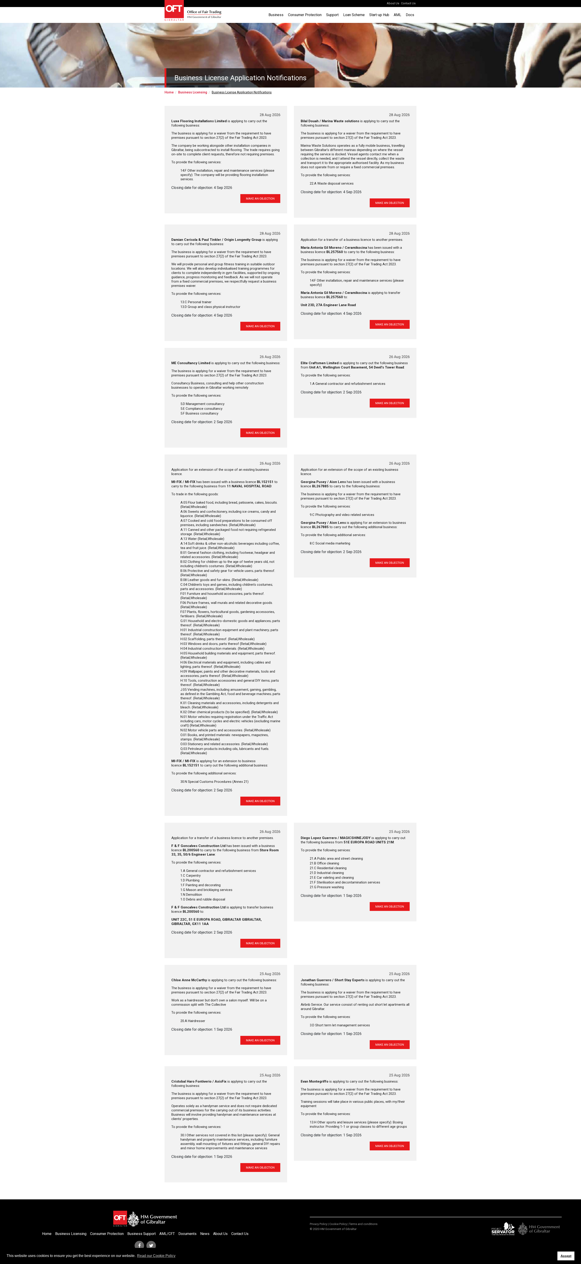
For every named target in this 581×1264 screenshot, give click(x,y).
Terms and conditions (363, 1224)
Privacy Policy (318, 1224)
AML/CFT (167, 1234)
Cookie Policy (338, 1224)
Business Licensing (192, 92)
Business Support (141, 1234)
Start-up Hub (379, 15)
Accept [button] (566, 1256)
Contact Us (408, 3)
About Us (393, 3)
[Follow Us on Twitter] (151, 1245)
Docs (410, 15)
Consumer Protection (305, 15)
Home (169, 92)
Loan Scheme (354, 15)
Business (275, 15)
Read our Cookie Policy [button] (156, 1256)
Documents (187, 1234)
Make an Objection (260, 198)
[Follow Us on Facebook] (139, 1245)
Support (332, 15)
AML (397, 15)
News (204, 1234)
